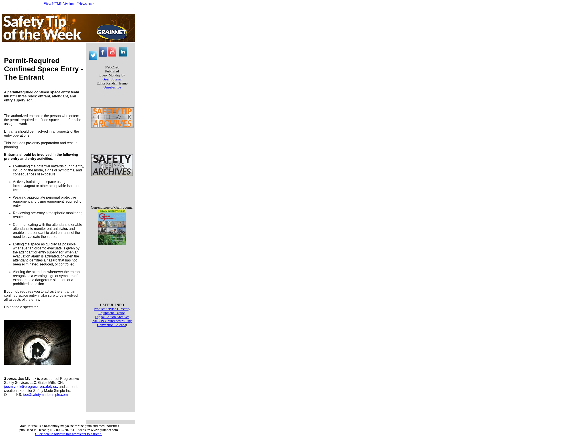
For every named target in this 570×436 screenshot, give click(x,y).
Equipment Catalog (112, 313)
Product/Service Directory (112, 309)
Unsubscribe (112, 87)
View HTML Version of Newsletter (69, 4)
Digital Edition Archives (112, 317)
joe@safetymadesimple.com (45, 395)
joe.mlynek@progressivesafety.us (30, 387)
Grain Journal (112, 79)
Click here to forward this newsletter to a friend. (68, 434)
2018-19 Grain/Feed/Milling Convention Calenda (112, 323)
